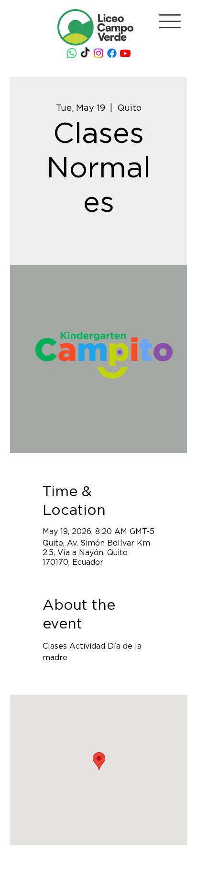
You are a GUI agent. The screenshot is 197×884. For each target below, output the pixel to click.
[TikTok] (85, 53)
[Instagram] (98, 53)
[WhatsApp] (72, 53)
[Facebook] (112, 53)
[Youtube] (125, 53)
